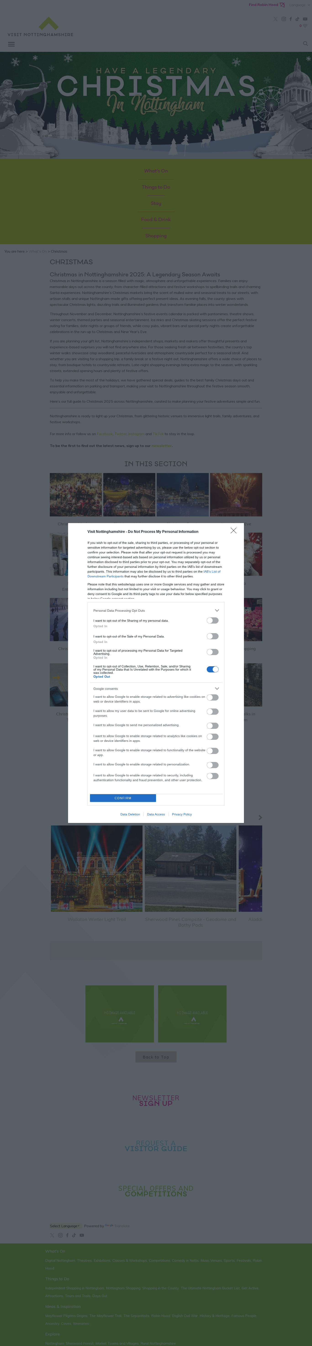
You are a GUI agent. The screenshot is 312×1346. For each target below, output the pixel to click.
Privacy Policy (182, 814)
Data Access (156, 814)
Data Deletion (130, 814)
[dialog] (156, 673)
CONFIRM (123, 798)
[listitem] (156, 610)
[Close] (235, 532)
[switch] (213, 620)
